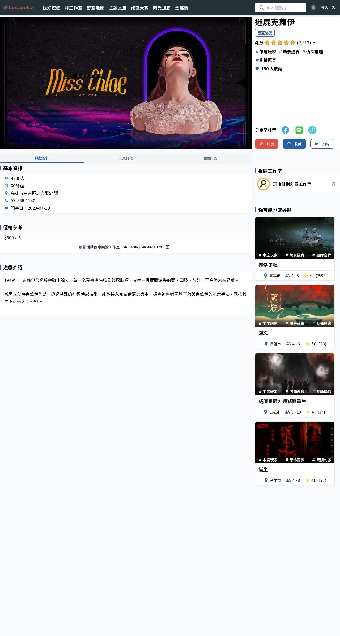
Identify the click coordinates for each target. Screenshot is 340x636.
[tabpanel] (126, 245)
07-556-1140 (23, 200)
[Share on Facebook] (285, 130)
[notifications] (313, 7)
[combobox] (280, 7)
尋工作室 (73, 8)
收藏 (298, 144)
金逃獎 (181, 8)
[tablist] (126, 158)
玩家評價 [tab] (125, 158)
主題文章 (118, 8)
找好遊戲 (51, 8)
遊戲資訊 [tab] (42, 158)
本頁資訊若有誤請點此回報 (143, 246)
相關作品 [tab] (209, 158)
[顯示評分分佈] (314, 42)
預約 (326, 144)
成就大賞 (140, 8)
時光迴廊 (162, 8)
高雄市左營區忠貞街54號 (34, 193)
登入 (324, 7)
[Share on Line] (299, 130)
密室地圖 (95, 8)
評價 (270, 144)
